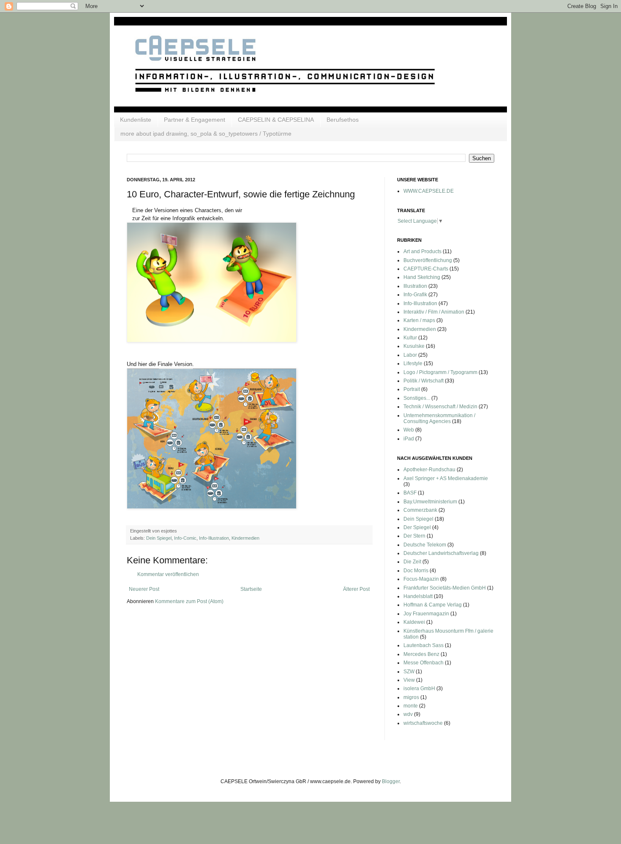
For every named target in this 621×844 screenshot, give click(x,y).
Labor (410, 355)
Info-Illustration (214, 538)
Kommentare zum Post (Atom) (189, 601)
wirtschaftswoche (423, 723)
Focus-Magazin (421, 579)
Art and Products (422, 251)
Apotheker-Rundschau (429, 470)
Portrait (411, 389)
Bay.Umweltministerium (430, 502)
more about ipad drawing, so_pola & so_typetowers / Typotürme (205, 133)
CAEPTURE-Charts (425, 269)
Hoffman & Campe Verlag (432, 605)
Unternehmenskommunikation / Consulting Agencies (439, 418)
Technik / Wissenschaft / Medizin (440, 407)
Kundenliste (135, 119)
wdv (408, 714)
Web (408, 430)
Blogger (391, 781)
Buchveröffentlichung (427, 260)
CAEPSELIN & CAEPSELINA (276, 119)
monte (410, 706)
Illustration (415, 286)
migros (411, 697)
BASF (410, 493)
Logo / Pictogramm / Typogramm (440, 372)
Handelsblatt (418, 596)
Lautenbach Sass (423, 645)
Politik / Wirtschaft (423, 381)
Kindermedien (245, 538)
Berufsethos (343, 119)
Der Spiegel (417, 527)
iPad (408, 439)
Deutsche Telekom (424, 545)
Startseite (251, 589)
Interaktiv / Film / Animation (433, 312)
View (409, 680)
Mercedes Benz (421, 654)
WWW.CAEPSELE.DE (428, 191)
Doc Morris (415, 571)
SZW (408, 672)
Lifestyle (412, 363)
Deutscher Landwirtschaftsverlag (441, 553)
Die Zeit (412, 562)
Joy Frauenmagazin (426, 614)
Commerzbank (420, 510)
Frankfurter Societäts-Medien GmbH (444, 588)
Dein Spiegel (159, 538)
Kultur (410, 338)
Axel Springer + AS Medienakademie (445, 478)
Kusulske (414, 346)
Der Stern (414, 536)
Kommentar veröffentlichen (168, 574)
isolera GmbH (419, 688)
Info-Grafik (415, 295)
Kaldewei (414, 622)
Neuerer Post (144, 589)
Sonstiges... (416, 398)
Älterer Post (356, 589)
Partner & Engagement (194, 119)
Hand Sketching (421, 277)
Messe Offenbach (423, 663)
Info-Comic (185, 538)
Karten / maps (419, 320)
